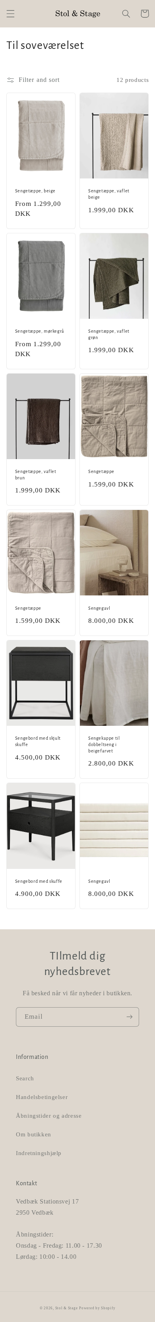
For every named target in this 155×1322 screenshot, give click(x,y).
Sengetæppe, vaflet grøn (109, 334)
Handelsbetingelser (42, 1097)
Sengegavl (99, 608)
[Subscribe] (129, 1017)
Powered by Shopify (97, 1308)
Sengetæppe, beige (35, 190)
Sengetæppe (101, 471)
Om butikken (33, 1134)
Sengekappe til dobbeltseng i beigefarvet (104, 744)
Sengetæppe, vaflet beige (109, 194)
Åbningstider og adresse (49, 1116)
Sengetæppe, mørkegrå (39, 331)
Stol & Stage (66, 1308)
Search (25, 1078)
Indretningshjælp (39, 1153)
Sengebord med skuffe (38, 881)
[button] (10, 13)
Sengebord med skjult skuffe (38, 741)
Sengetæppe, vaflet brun (35, 474)
